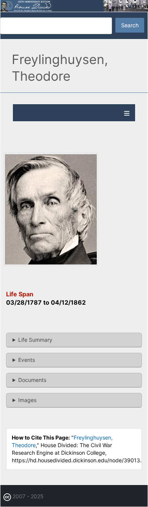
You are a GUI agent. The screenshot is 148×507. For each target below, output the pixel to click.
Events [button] (26, 360)
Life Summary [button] (35, 339)
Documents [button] (32, 380)
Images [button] (27, 400)
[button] (50, 264)
